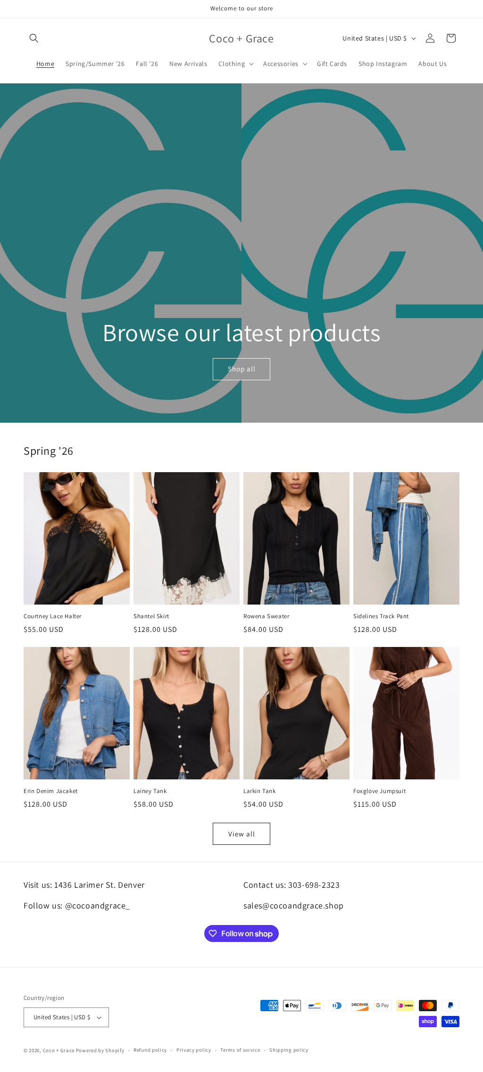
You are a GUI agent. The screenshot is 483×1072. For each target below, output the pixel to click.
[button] (34, 38)
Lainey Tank (150, 791)
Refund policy (150, 1050)
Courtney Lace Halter (53, 616)
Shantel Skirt (151, 616)
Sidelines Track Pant (381, 616)
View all (241, 833)
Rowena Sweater (266, 616)
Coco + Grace (59, 1050)
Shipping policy (288, 1050)
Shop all (241, 368)
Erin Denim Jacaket (51, 791)
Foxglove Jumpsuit (379, 791)
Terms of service (240, 1050)
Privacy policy (193, 1050)
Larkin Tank (259, 791)
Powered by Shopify (100, 1050)
